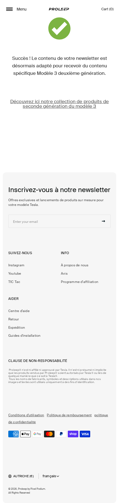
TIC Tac (14, 282)
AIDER (13, 299)
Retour (13, 319)
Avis (64, 273)
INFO (65, 253)
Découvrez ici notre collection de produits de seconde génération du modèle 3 (59, 103)
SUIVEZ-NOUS (20, 253)
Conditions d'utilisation (26, 415)
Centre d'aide (19, 311)
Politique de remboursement (69, 415)
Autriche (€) (23, 476)
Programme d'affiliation (79, 282)
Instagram (16, 265)
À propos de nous (74, 265)
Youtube (14, 273)
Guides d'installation (24, 335)
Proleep (22, 489)
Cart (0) (107, 10)
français (49, 476)
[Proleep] (59, 9)
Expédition (16, 327)
